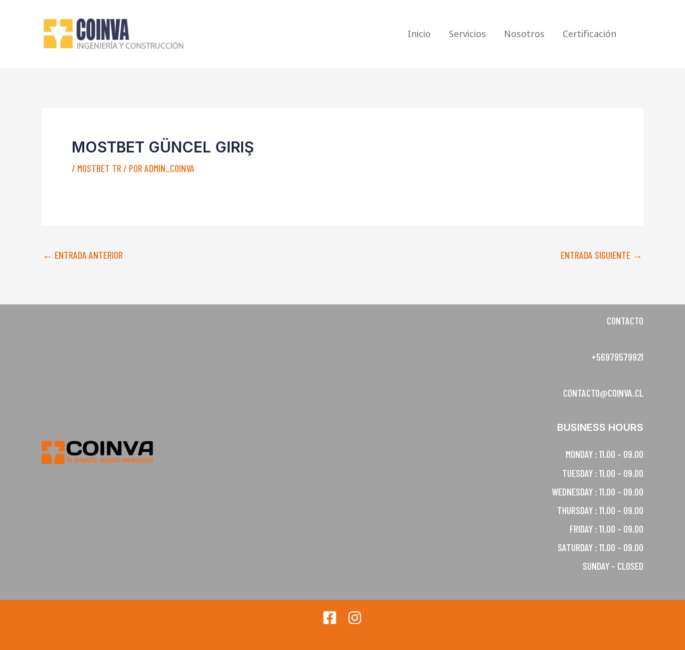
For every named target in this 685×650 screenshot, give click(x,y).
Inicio (419, 34)
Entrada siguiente (601, 255)
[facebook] (329, 617)
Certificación (589, 34)
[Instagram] (354, 617)
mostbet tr (99, 168)
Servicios (467, 34)
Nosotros (524, 34)
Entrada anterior (83, 255)
